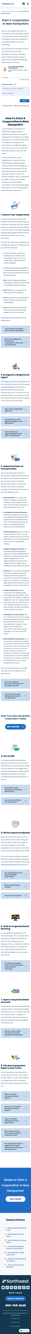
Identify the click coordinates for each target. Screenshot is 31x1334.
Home (3, 11)
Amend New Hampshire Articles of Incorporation (15, 1247)
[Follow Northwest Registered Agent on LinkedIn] (11, 1287)
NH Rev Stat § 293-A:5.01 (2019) (14, 382)
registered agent (8, 387)
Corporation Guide (12, 11)
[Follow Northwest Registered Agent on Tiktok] (23, 1287)
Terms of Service (15, 1326)
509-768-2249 (15, 1305)
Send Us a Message (15, 1299)
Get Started (13, 727)
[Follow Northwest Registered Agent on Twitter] (7, 1287)
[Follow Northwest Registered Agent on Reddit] (28, 1287)
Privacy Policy (15, 1322)
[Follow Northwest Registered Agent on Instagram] (19, 1287)
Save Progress (7, 105)
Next (24, 101)
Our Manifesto (15, 1318)
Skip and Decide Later (21, 105)
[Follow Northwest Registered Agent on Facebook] (15, 1287)
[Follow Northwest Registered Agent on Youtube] (3, 1287)
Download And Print (24, 79)
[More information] (15, 84)
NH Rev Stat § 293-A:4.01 (9, 318)
